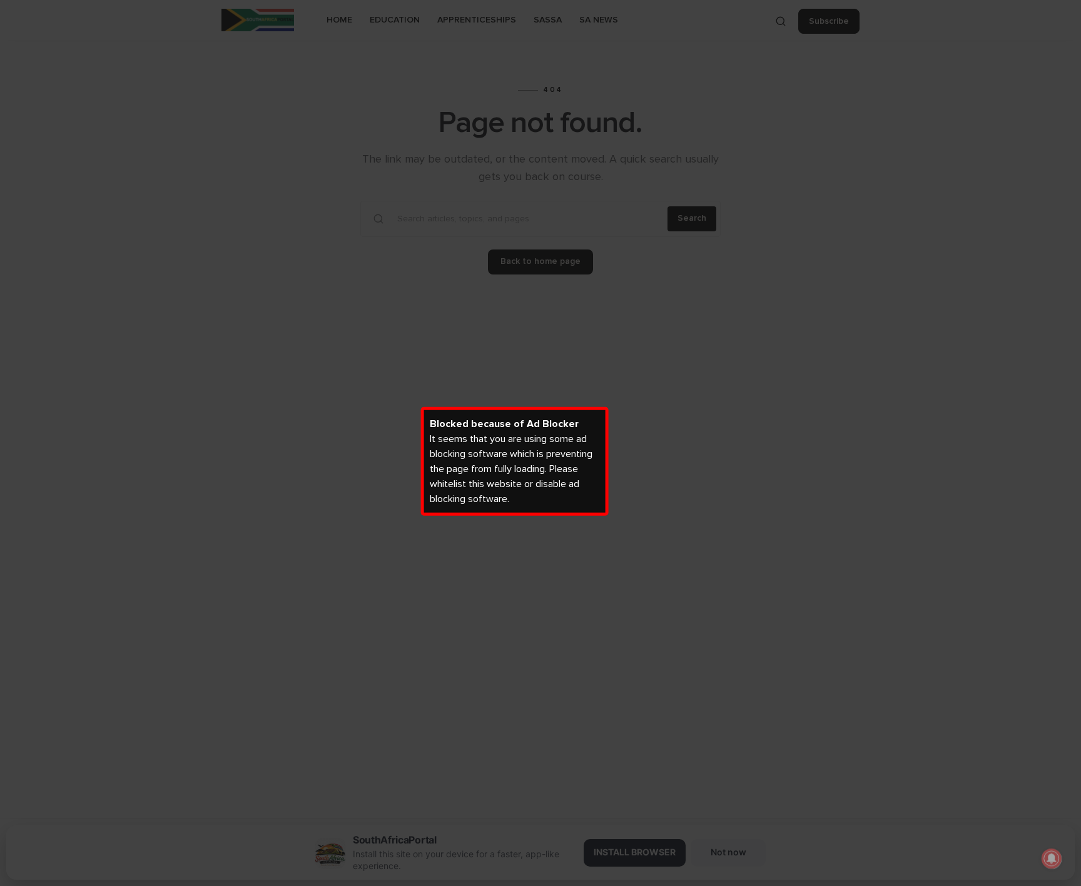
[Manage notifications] (1052, 858)
